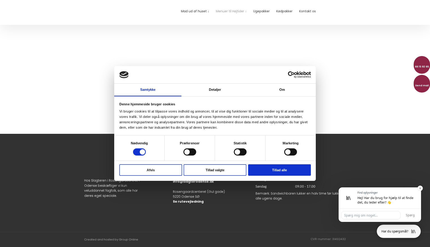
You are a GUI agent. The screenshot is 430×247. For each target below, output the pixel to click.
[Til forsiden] (115, 12)
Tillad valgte (215, 170)
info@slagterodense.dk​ (193, 181)
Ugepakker (261, 11)
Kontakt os (307, 11)
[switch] (189, 152)
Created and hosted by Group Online (111, 239)
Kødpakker (284, 11)
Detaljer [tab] (215, 89)
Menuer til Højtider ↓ (231, 11)
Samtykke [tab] (148, 89)
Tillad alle (279, 170)
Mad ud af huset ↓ (195, 11)
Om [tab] (282, 89)
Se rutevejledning (188, 201)
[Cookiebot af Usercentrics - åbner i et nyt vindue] (291, 74)
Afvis (151, 170)
